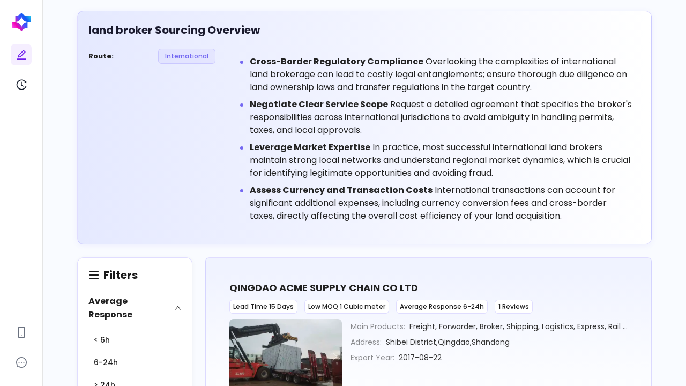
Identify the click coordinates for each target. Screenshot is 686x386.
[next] (333, 356)
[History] (21, 84)
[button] (134, 308)
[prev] (238, 356)
